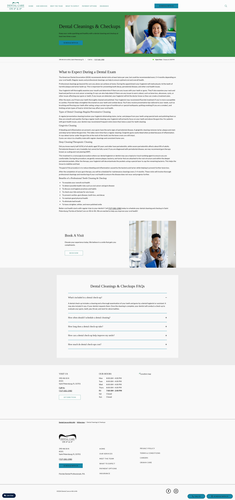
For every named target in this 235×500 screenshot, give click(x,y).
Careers (144, 458)
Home (31, 6)
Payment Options (89, 6)
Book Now (73, 253)
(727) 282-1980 (99, 59)
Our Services (41, 6)
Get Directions (70, 397)
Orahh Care (146, 462)
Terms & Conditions (150, 453)
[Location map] (157, 392)
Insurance (104, 6)
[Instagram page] (176, 491)
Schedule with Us (166, 6)
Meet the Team (56, 6)
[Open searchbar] (226, 6)
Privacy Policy (147, 448)
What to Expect (72, 6)
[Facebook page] (168, 491)
